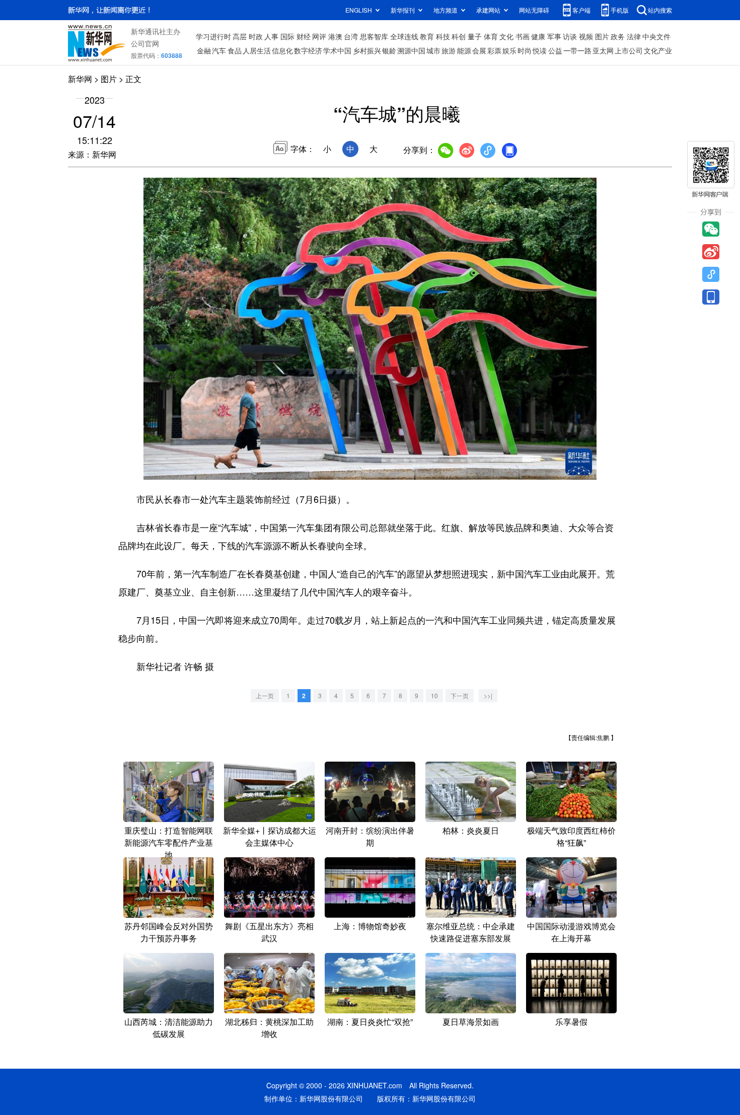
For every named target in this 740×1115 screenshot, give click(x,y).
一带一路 (577, 50)
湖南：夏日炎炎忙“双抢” (370, 1021)
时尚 (524, 50)
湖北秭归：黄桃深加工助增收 (269, 1027)
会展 (479, 50)
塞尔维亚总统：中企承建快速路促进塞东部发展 (470, 932)
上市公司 (629, 50)
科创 (459, 36)
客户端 (581, 10)
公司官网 (145, 43)
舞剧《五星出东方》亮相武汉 (269, 932)
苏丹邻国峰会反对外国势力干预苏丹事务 (168, 932)
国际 (287, 36)
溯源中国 (411, 50)
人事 (271, 36)
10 (434, 695)
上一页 (265, 695)
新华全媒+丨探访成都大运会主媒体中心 (269, 836)
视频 (586, 36)
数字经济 (308, 50)
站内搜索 (660, 10)
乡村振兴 (367, 50)
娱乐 (509, 50)
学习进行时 (213, 36)
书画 (522, 36)
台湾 (351, 36)
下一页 (460, 695)
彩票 (494, 50)
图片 (602, 36)
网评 (319, 36)
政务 (618, 36)
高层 (240, 36)
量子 (475, 36)
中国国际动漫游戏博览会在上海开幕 (571, 932)
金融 (204, 50)
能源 (464, 50)
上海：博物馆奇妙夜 (370, 926)
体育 (491, 36)
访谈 (570, 36)
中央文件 (656, 36)
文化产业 (658, 50)
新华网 (80, 79)
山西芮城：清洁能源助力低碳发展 (168, 1027)
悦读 (540, 50)
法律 (634, 36)
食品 (235, 50)
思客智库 (374, 36)
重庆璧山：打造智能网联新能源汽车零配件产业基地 (168, 842)
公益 (555, 50)
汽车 (219, 50)
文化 (506, 36)
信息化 (282, 50)
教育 (427, 36)
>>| (488, 695)
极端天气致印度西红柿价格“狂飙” (571, 836)
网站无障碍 (534, 10)
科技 (443, 36)
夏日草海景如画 (470, 1021)
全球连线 (404, 36)
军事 (554, 36)
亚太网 (603, 50)
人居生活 (257, 50)
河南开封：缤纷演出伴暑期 (370, 836)
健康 (538, 36)
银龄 (389, 50)
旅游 (448, 50)
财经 (304, 36)
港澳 (335, 36)
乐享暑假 (571, 1021)
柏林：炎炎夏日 (470, 830)
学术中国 (337, 50)
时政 (256, 36)
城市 (433, 50)
